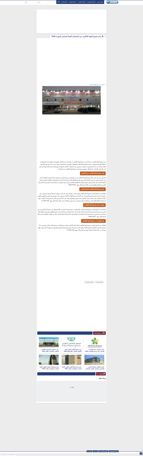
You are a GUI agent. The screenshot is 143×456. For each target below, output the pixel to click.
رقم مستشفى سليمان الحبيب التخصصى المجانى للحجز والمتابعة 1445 (95, 368)
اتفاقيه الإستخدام (103, 451)
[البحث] (26, 2)
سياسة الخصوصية (113, 451)
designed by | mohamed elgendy (8, 454)
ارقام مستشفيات (89, 282)
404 (59, 2)
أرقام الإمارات (81, 2)
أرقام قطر (64, 2)
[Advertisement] (71, 21)
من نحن (95, 451)
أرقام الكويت (72, 2)
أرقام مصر (100, 2)
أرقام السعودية (91, 2)
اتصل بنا (89, 451)
